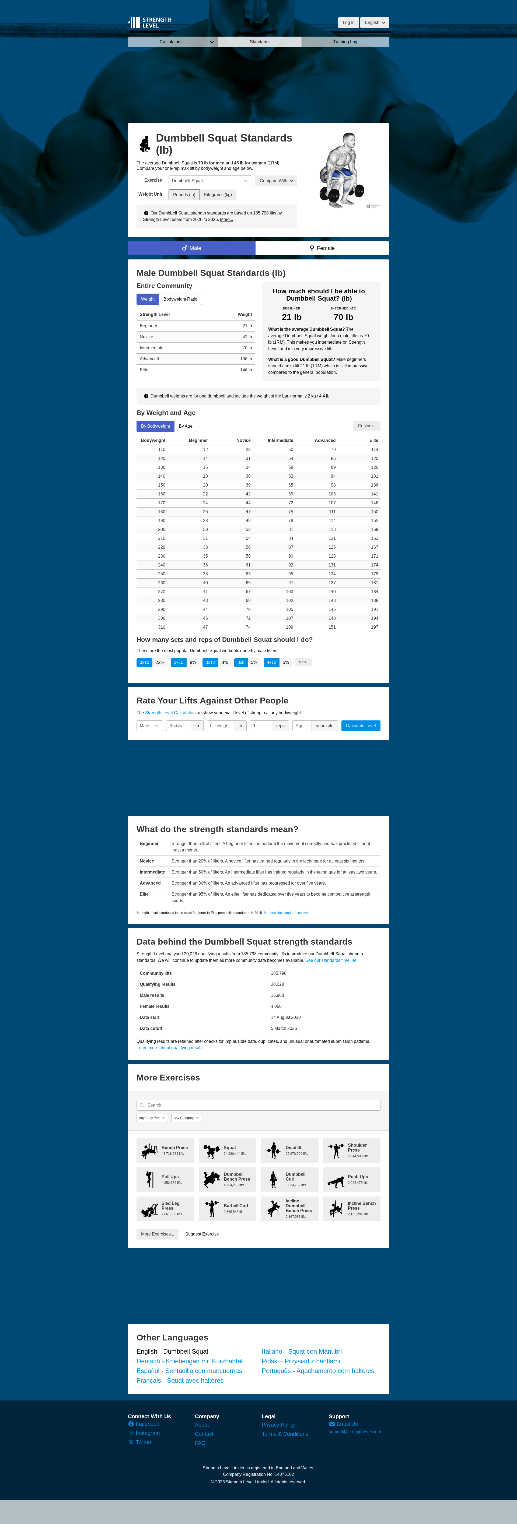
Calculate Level (361, 725)
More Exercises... (157, 1234)
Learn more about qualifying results (170, 1048)
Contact (204, 1434)
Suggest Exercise (202, 1234)
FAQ (200, 1443)
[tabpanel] (196, 342)
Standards (260, 42)
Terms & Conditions (285, 1434)
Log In (349, 22)
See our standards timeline (331, 960)
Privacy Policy (278, 1425)
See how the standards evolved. (287, 913)
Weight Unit (150, 194)
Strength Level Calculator (169, 712)
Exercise (153, 180)
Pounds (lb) (184, 194)
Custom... (367, 425)
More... (226, 219)
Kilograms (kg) (218, 194)
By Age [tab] (186, 426)
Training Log (345, 42)
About (202, 1425)
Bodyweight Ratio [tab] (180, 299)
